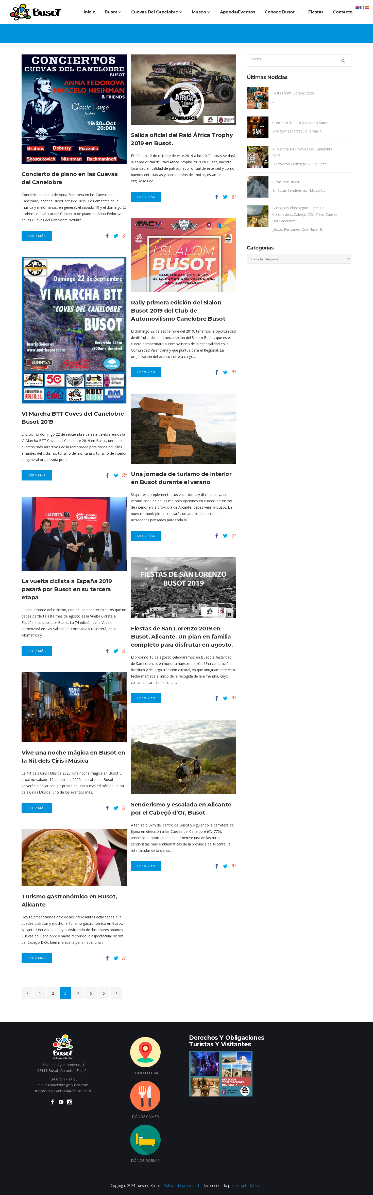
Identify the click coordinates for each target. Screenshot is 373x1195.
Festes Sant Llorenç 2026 (293, 93)
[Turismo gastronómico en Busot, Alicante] (74, 857)
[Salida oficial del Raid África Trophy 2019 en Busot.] (183, 89)
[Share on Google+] (124, 236)
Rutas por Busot (285, 182)
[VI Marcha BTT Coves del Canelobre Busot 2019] (74, 330)
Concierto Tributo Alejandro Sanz (299, 122)
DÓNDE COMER (145, 1116)
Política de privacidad (181, 1185)
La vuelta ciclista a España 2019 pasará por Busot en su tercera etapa (67, 589)
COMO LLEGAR (145, 1072)
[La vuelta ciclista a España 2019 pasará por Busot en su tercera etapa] (74, 534)
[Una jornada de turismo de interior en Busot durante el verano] (183, 429)
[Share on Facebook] (107, 236)
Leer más (37, 236)
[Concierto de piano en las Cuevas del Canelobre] (74, 109)
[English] (357, 7)
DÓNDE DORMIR (145, 1160)
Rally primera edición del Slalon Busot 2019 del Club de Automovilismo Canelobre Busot (178, 310)
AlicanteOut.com (249, 1185)
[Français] (362, 7)
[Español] (367, 7)
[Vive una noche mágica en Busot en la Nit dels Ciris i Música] (74, 707)
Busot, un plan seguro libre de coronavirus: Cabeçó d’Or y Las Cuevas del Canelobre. (304, 214)
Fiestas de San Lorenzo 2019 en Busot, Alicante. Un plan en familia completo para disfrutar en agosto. (182, 636)
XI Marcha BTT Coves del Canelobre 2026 (302, 152)
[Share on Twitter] (116, 236)
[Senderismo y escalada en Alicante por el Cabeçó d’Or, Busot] (183, 757)
